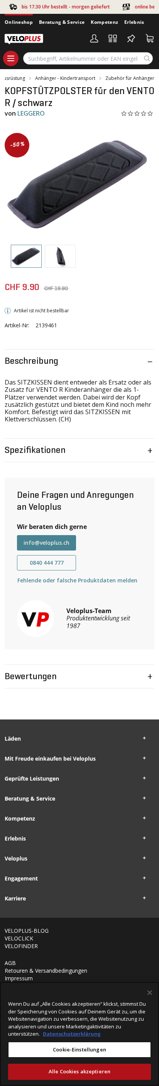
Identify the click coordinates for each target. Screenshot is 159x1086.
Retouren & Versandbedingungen (46, 970)
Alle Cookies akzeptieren (79, 1071)
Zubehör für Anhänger (129, 78)
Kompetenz (104, 22)
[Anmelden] (94, 38)
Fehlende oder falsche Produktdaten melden (77, 580)
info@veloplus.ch (46, 542)
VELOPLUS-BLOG (27, 930)
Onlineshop (19, 22)
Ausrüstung (12, 78)
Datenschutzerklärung (71, 1033)
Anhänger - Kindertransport (65, 78)
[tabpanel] (79, 183)
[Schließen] (149, 992)
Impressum (19, 978)
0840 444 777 (47, 562)
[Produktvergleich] (112, 38)
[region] (79, 1034)
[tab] (26, 256)
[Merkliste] (131, 38)
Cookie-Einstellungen (79, 1049)
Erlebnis (134, 22)
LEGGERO (31, 113)
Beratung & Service (62, 22)
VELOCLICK (19, 938)
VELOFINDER (21, 946)
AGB (10, 963)
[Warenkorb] (149, 38)
